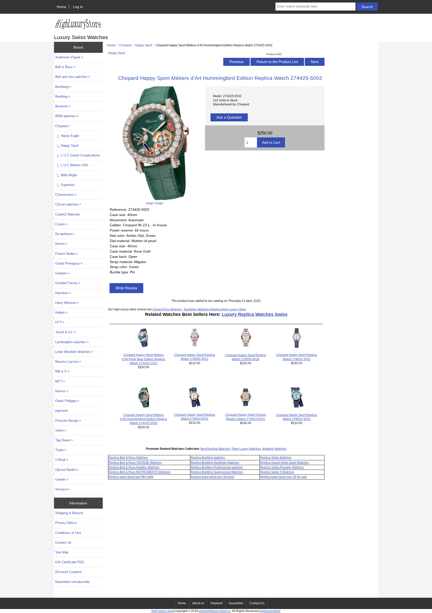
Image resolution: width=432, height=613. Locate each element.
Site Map (61, 552)
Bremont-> (62, 106)
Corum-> (61, 224)
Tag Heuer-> (64, 440)
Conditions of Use (68, 533)
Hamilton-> (63, 293)
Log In (78, 7)
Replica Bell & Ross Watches (128, 457)
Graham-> (62, 273)
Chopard (125, 45)
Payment (216, 603)
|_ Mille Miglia (66, 175)
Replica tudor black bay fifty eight (130, 476)
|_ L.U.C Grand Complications (77, 155)
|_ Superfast (65, 185)
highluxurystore (270, 610)
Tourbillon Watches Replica (202, 309)
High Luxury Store (234, 309)
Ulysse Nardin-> (66, 470)
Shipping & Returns (69, 513)
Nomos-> (61, 391)
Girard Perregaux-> (69, 263)
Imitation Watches (274, 448)
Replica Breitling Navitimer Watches (214, 462)
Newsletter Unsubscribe (72, 582)
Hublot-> (61, 312)
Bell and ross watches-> (72, 77)
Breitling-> (62, 96)
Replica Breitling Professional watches (216, 467)
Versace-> (62, 489)
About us (198, 603)
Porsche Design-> (68, 421)
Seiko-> (60, 430)
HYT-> (59, 322)
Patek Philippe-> (67, 401)
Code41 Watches (67, 214)
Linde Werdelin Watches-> (74, 352)
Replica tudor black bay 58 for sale (283, 476)
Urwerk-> (61, 479)
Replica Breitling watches (207, 457)
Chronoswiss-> (66, 194)
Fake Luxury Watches (246, 448)
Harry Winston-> (67, 303)
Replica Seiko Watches (276, 457)
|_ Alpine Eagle (67, 136)
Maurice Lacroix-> (68, 361)
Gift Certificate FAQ (69, 562)
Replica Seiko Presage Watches (282, 467)
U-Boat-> (61, 460)
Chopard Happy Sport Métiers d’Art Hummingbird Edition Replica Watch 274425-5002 (143, 419)
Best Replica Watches (215, 448)
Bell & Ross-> (65, 67)
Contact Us (63, 542)
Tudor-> (60, 450)
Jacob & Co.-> (65, 332)
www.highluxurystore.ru (214, 610)
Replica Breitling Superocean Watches (216, 472)
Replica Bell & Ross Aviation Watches (134, 467)
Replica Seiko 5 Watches (277, 472)
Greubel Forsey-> (67, 283)
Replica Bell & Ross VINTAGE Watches (135, 462)
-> (62, 126)
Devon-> (61, 244)
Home (61, 7)
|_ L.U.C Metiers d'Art (71, 165)
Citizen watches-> (68, 204)
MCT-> (60, 381)
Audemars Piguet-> (69, 57)
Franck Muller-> (66, 254)
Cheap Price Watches (167, 309)
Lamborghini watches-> (72, 342)
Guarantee (236, 603)
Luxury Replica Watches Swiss (255, 314)
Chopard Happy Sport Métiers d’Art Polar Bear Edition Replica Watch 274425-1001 (143, 358)
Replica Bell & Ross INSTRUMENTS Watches (139, 472)
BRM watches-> (66, 116)
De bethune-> (65, 234)
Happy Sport (143, 45)
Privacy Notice (65, 523)
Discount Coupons (68, 572)
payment (61, 411)
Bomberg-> (63, 87)
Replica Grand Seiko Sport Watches (284, 462)
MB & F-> (62, 371)
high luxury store (163, 610)
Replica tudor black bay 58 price (212, 476)
